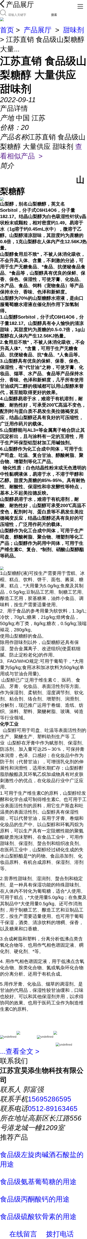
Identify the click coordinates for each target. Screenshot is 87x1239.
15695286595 (49, 1099)
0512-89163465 (52, 1108)
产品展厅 (38, 30)
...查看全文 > (19, 1051)
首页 (7, 30)
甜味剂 (73, 30)
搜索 (54, 15)
